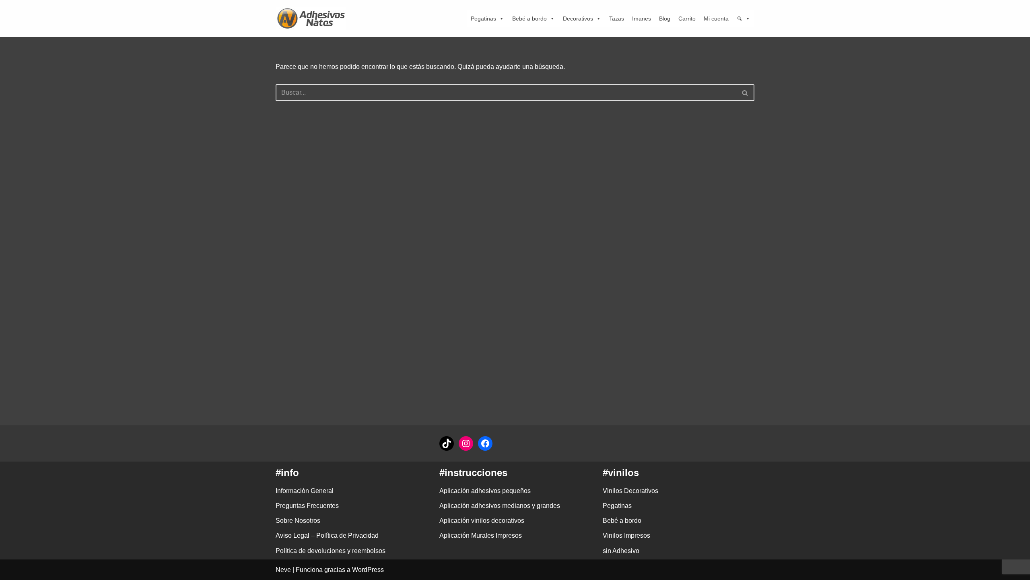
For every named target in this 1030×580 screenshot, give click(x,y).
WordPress (368, 569)
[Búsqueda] (743, 18)
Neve (283, 569)
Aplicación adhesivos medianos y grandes (499, 505)
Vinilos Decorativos (630, 490)
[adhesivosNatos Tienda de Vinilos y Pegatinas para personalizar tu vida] (313, 18)
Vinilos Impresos (626, 535)
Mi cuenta (716, 18)
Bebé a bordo (529, 18)
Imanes (641, 18)
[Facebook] (485, 443)
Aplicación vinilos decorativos (481, 520)
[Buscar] (745, 92)
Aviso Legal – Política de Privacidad (327, 535)
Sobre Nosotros (298, 520)
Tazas (616, 18)
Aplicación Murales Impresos (480, 535)
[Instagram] (466, 443)
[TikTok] (446, 443)
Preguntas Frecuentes (307, 505)
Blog (664, 18)
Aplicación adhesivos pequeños (485, 490)
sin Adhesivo (621, 550)
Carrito (687, 18)
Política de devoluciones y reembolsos (330, 550)
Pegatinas (483, 18)
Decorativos (578, 18)
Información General (305, 490)
